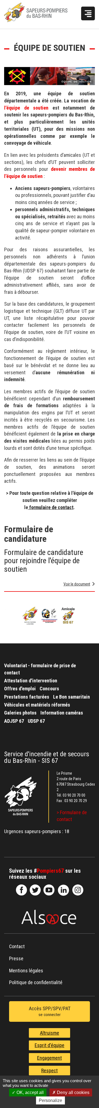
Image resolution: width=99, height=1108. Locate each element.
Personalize (50, 1100)
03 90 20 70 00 (74, 795)
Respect (49, 1070)
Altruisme (49, 1033)
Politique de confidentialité (35, 982)
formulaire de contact (50, 507)
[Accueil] (40, 14)
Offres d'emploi (20, 688)
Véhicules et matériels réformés (37, 705)
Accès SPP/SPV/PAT (49, 1011)
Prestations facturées (26, 697)
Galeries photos (20, 713)
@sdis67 (77, 889)
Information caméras (61, 713)
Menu (88, 13)
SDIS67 (21, 889)
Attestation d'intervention (30, 680)
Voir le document (77, 584)
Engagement (49, 1058)
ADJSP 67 (14, 721)
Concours (49, 688)
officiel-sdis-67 (48, 889)
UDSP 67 (36, 721)
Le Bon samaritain (71, 697)
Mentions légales (26, 970)
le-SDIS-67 (35, 889)
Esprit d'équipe (49, 1045)
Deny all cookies (72, 1092)
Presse (16, 958)
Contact (17, 946)
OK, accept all (29, 1092)
